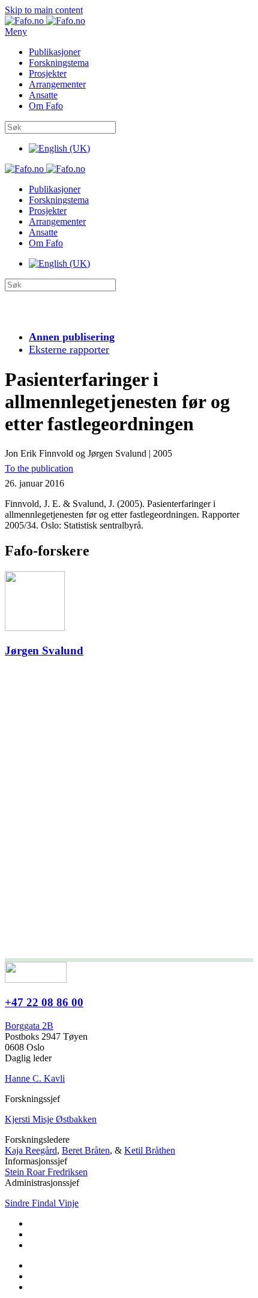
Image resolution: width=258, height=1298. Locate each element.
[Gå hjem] (45, 21)
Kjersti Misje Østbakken (51, 1119)
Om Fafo (46, 106)
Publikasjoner (54, 52)
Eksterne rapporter (69, 349)
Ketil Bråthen (149, 1150)
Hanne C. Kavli (35, 1078)
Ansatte (43, 95)
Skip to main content (44, 10)
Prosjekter (48, 73)
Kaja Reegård (31, 1150)
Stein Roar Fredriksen (46, 1172)
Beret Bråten (86, 1150)
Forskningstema (59, 63)
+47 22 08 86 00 (44, 1002)
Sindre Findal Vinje (42, 1203)
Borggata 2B (29, 1026)
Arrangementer (57, 84)
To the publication (39, 468)
